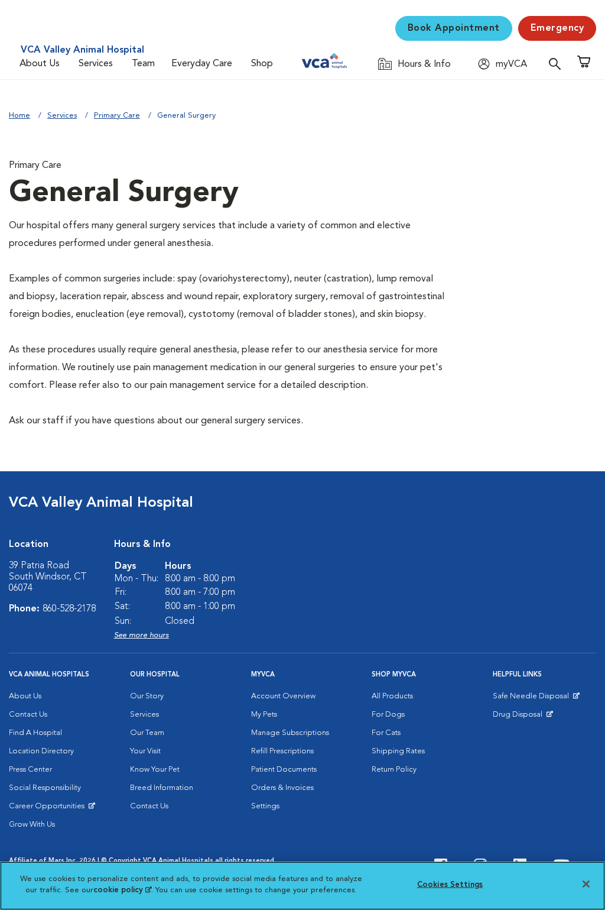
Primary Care (117, 115)
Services (96, 64)
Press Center (30, 769)
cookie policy (122, 890)
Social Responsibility (45, 788)
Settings (265, 806)
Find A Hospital (35, 733)
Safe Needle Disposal (533, 698)
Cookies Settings (450, 885)
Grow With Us (32, 824)
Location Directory (41, 751)
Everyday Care (201, 64)
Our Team (147, 733)
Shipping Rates (398, 751)
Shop (262, 64)
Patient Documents (284, 769)
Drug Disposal (522, 717)
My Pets (264, 714)
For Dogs (388, 714)
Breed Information (161, 788)
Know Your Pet (155, 769)
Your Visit (145, 751)
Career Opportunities (49, 808)
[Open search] (558, 63)
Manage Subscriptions (290, 733)
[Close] (586, 884)
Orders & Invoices (282, 788)
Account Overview (283, 696)
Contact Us (28, 714)
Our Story (147, 696)
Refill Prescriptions (282, 751)
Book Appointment (454, 28)
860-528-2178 (69, 609)
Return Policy (394, 769)
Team (143, 64)
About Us (39, 64)
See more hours (141, 635)
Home (19, 115)
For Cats (386, 733)
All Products (392, 696)
